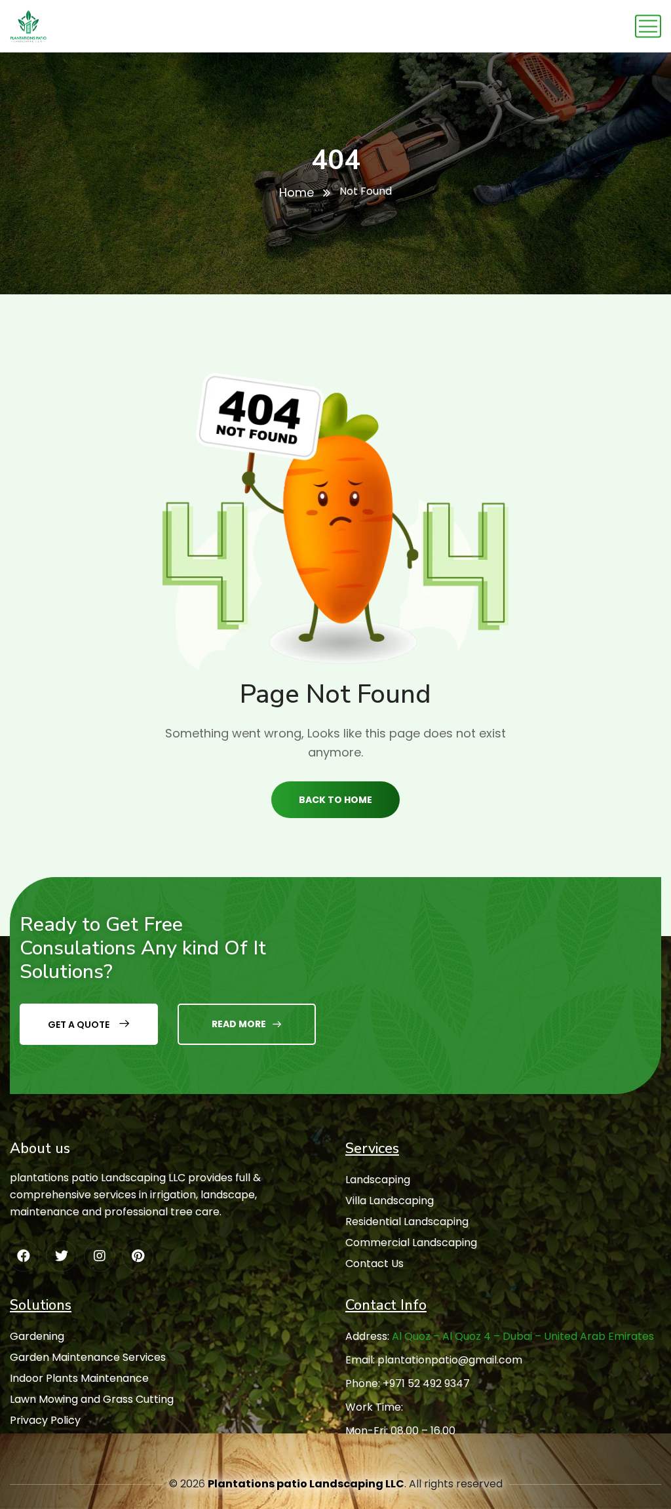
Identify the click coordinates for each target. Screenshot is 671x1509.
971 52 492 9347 (429, 1383)
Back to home (335, 799)
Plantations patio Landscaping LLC (306, 1483)
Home (296, 192)
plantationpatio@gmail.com (449, 1359)
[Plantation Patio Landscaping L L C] (28, 26)
